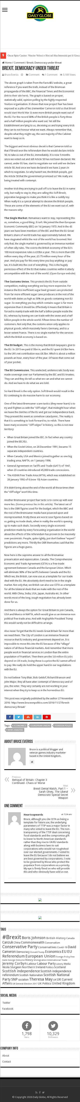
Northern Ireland (33, 967)
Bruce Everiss (11, 74)
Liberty (59, 964)
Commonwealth (32, 942)
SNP (14, 979)
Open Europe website (62, 273)
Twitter (6, 1002)
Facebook (7, 1008)
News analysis (15, 730)
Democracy (23, 951)
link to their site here (16, 95)
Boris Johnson (34, 938)
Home (8, 62)
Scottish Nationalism (31, 975)
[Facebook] (40, 1092)
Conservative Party (19, 946)
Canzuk (7, 942)
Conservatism (52, 942)
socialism (23, 979)
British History (56, 938)
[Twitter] (43, 1092)
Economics (20, 725)
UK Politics (44, 983)
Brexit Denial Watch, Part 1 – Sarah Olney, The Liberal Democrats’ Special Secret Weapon (50, 792)
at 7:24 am (66, 814)
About (5, 1055)
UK (54, 979)
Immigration (40, 960)
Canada (70, 938)
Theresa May (41, 979)
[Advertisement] (40, 35)
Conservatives (47, 947)
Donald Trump (37, 952)
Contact (6, 1061)
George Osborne (16, 960)
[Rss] (36, 1092)
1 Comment (51, 74)
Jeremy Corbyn (14, 963)
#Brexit (11, 937)
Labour (32, 963)
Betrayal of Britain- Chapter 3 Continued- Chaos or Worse (29, 780)
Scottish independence (21, 971)
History (29, 959)
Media (67, 963)
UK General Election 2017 (24, 983)
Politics (50, 967)
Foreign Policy (63, 725)
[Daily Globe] (40, 12)
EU (64, 951)
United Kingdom (63, 983)
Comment (19, 62)
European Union (40, 725)
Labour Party (46, 963)
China (17, 942)
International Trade (57, 960)
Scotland (60, 967)
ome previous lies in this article (35, 504)
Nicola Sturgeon (11, 967)
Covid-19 (62, 947)
